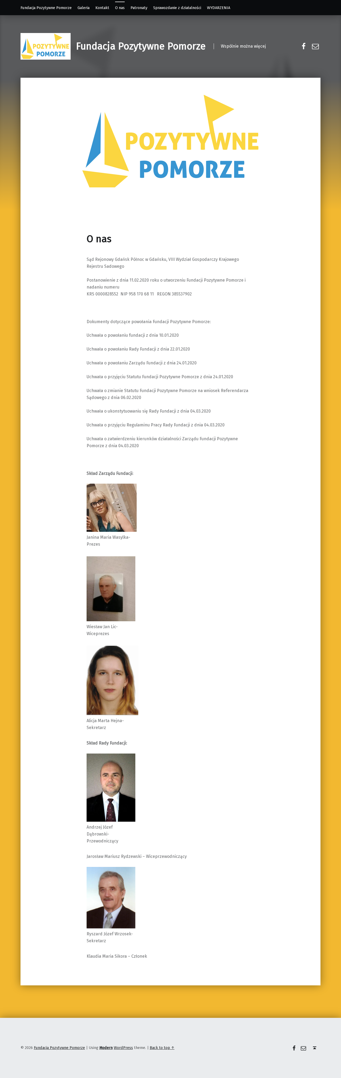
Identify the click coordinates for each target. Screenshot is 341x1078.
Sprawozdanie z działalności (177, 7)
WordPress (123, 1047)
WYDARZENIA (218, 7)
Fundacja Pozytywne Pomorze (46, 7)
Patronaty (139, 7)
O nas (120, 7)
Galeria (84, 7)
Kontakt (102, 7)
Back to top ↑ (162, 1047)
